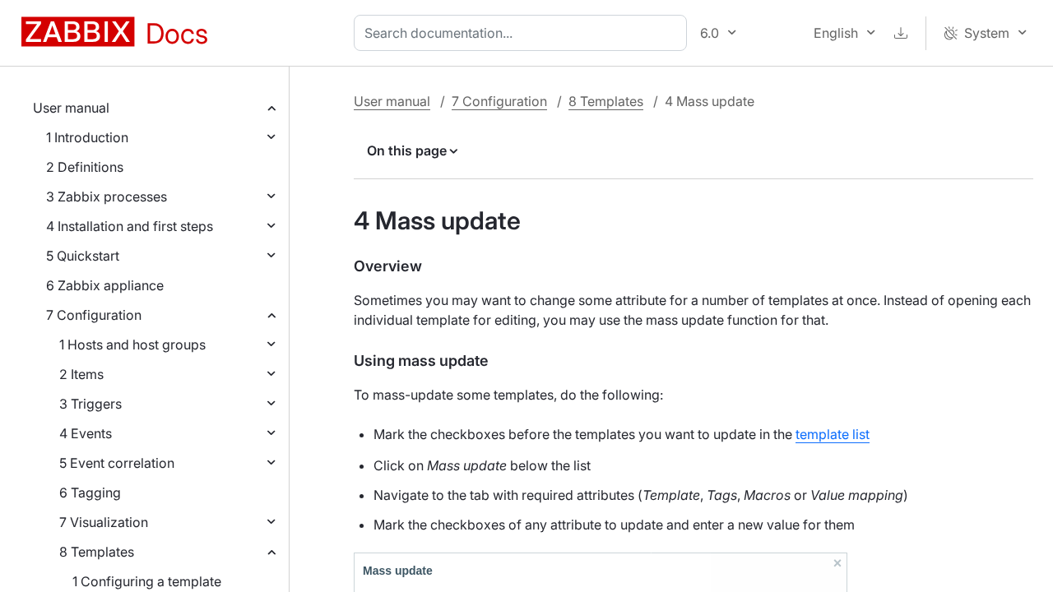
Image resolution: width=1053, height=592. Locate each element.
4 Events (85, 433)
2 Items (81, 374)
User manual (71, 107)
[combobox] (523, 33)
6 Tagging (90, 492)
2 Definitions (84, 167)
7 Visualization (103, 522)
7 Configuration (93, 315)
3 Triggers (90, 403)
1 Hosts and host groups (132, 344)
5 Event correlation (116, 463)
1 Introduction (87, 137)
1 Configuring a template (146, 581)
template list (833, 434)
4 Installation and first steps (129, 226)
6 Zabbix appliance (105, 285)
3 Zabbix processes (106, 196)
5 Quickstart (82, 255)
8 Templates (96, 551)
